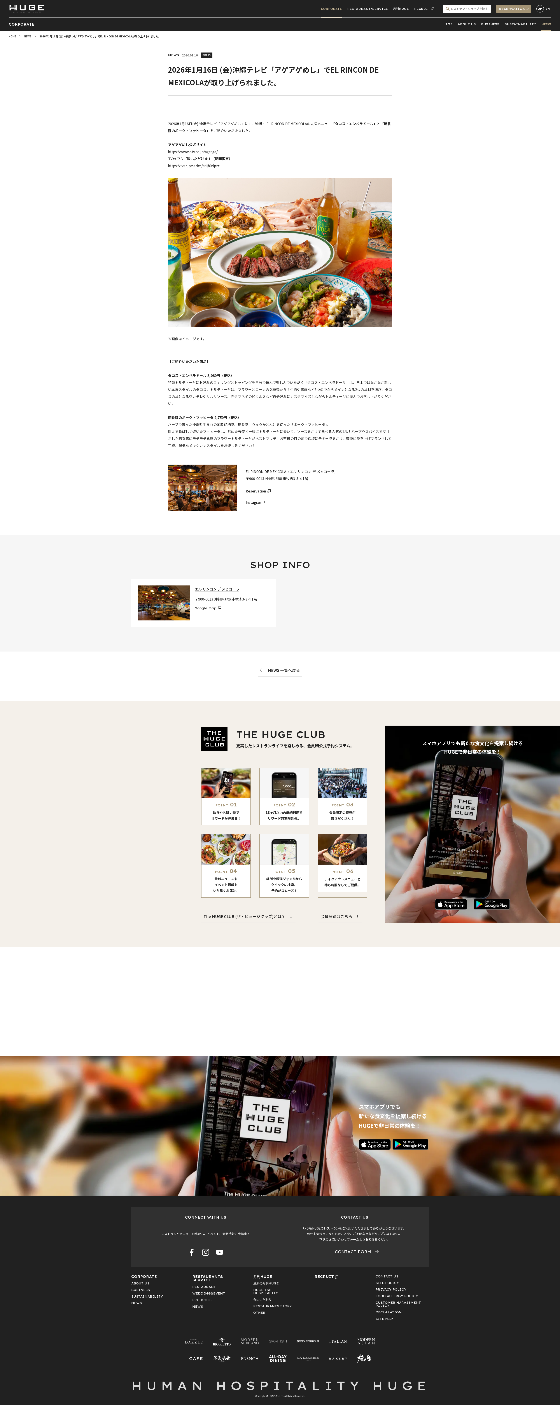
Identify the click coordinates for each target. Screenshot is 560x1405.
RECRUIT (324, 1276)
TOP (448, 24)
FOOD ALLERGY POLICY (397, 1296)
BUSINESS (490, 24)
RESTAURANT (204, 1287)
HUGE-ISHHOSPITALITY (265, 1291)
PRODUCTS (202, 1300)
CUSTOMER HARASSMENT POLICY (398, 1304)
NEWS (546, 24)
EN (548, 9)
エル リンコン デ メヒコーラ (217, 589)
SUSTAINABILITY (520, 24)
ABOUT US (467, 24)
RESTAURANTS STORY (272, 1306)
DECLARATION (389, 1312)
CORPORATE (331, 9)
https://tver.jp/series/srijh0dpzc (194, 165)
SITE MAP (384, 1319)
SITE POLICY (387, 1283)
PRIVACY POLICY (391, 1289)
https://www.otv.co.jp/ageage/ (193, 151)
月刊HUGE (401, 9)
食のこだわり (262, 1300)
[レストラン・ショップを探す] (467, 9)
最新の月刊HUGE (266, 1283)
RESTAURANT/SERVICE (367, 9)
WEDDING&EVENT (208, 1293)
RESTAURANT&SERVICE (207, 1278)
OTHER (259, 1313)
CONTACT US (387, 1276)
